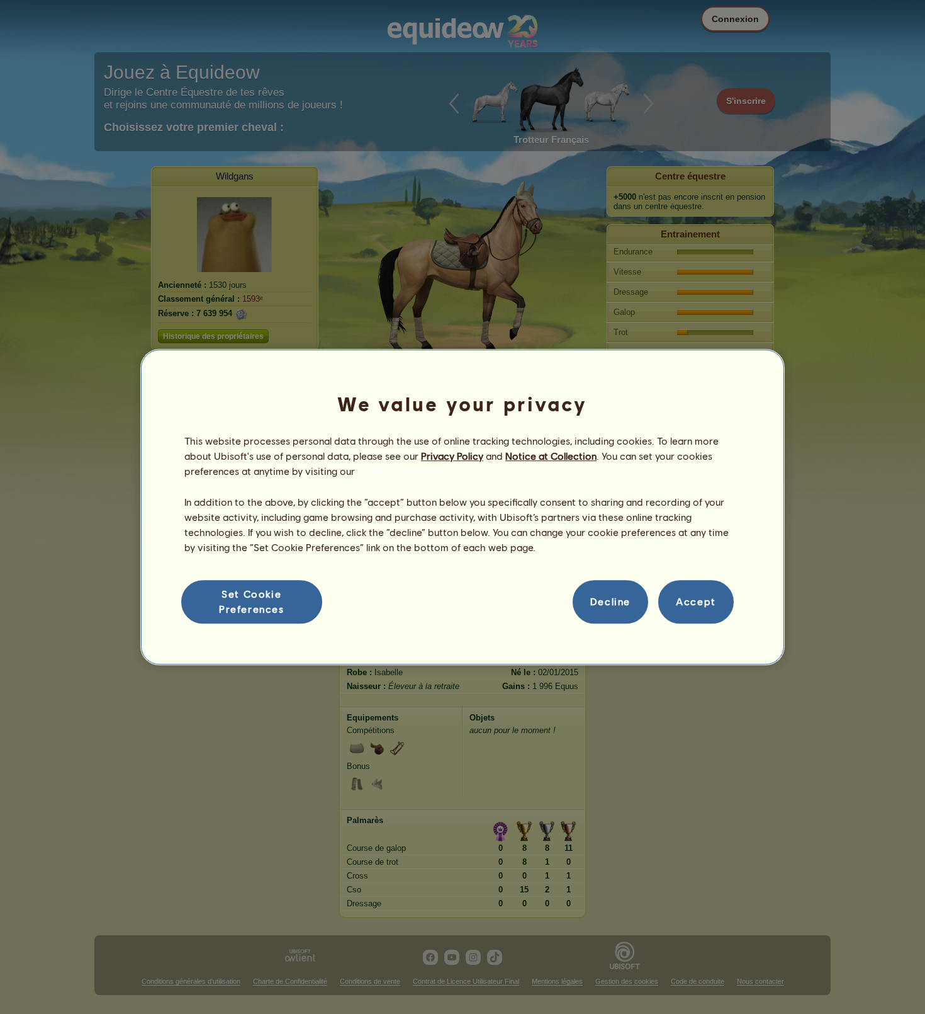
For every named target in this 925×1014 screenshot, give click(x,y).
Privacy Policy (452, 456)
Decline (610, 602)
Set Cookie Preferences (251, 601)
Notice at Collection (551, 456)
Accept (696, 602)
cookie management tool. (415, 471)
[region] (462, 507)
